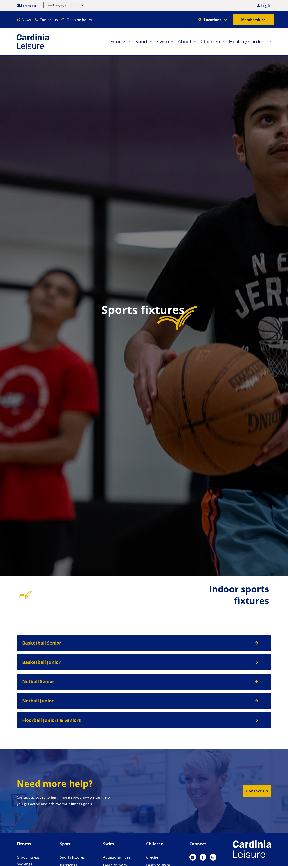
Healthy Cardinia (248, 41)
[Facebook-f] (203, 857)
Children (210, 41)
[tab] (144, 643)
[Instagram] (213, 857)
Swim (163, 41)
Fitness (118, 41)
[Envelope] (192, 857)
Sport (141, 41)
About (185, 41)
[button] (257, 791)
